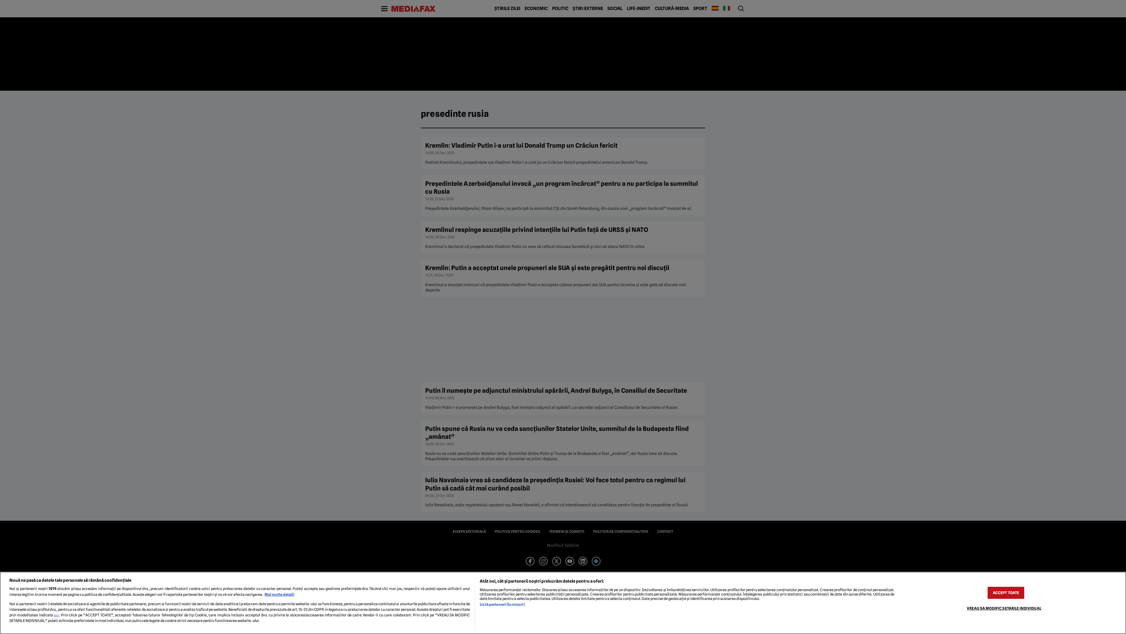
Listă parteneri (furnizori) (502, 604)
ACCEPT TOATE (1006, 593)
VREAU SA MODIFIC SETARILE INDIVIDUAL (1004, 608)
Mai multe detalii (279, 594)
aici (56, 615)
